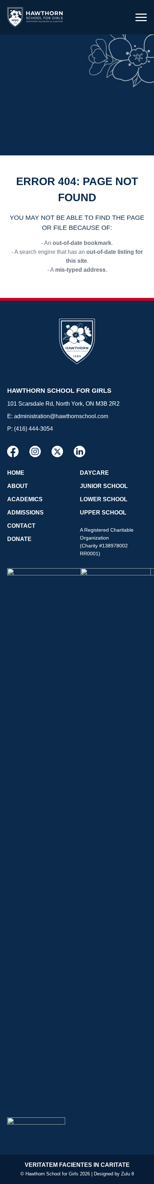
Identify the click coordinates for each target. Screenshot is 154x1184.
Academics (25, 499)
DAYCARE (94, 473)
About (17, 486)
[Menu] (141, 17)
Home (15, 473)
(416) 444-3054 (33, 429)
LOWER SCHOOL (103, 499)
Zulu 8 (127, 1173)
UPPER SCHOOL (103, 512)
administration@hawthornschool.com (61, 416)
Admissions (25, 512)
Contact (21, 526)
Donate (19, 539)
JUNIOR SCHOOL (104, 486)
